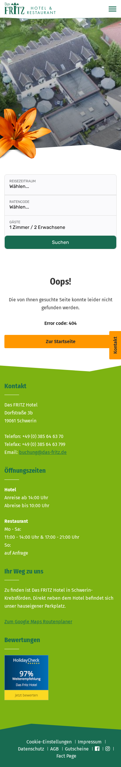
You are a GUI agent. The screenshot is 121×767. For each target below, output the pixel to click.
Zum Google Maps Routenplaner (38, 621)
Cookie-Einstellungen (49, 742)
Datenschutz (31, 749)
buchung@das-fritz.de (43, 452)
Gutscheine (77, 749)
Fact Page (66, 756)
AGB (54, 749)
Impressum (90, 742)
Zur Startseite (60, 341)
